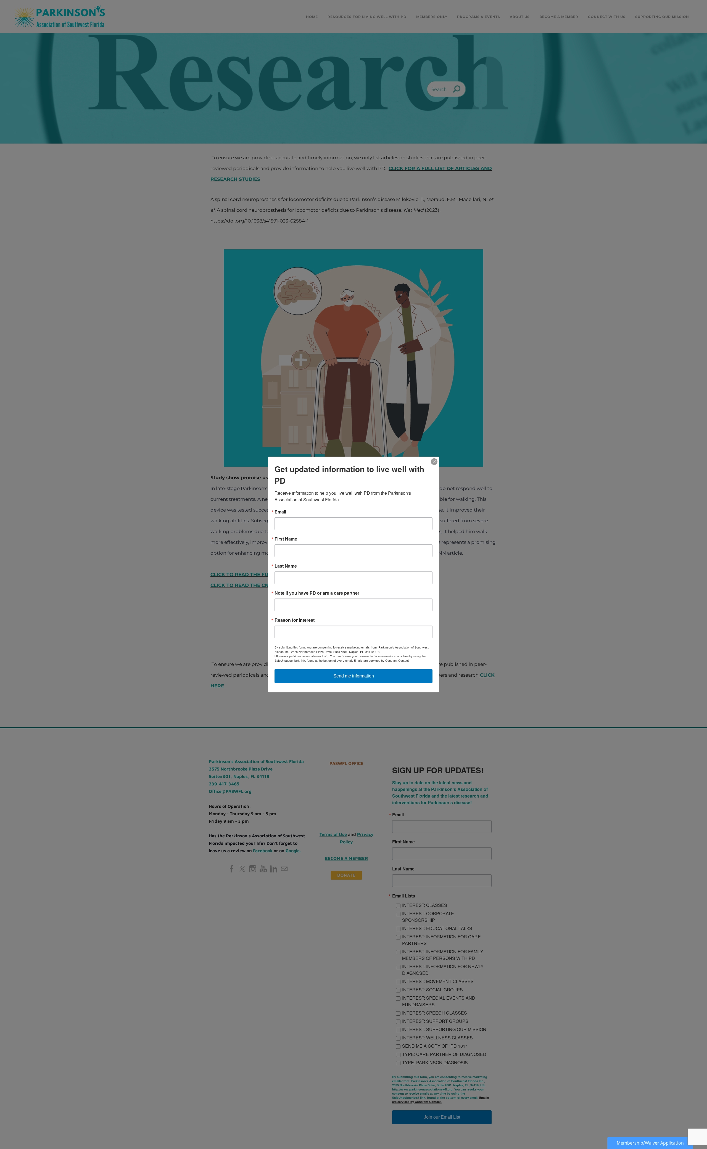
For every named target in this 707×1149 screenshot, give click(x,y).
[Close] (434, 461)
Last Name (286, 566)
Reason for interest (295, 620)
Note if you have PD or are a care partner (317, 593)
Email (280, 512)
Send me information (353, 676)
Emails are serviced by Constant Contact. (382, 660)
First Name (286, 539)
